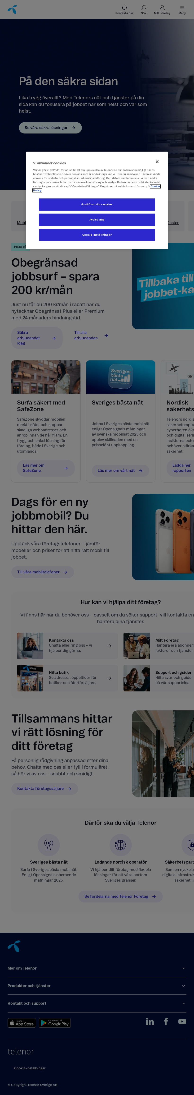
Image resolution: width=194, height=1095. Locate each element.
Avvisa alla (97, 219)
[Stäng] (157, 161)
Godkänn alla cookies (97, 204)
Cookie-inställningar (97, 235)
